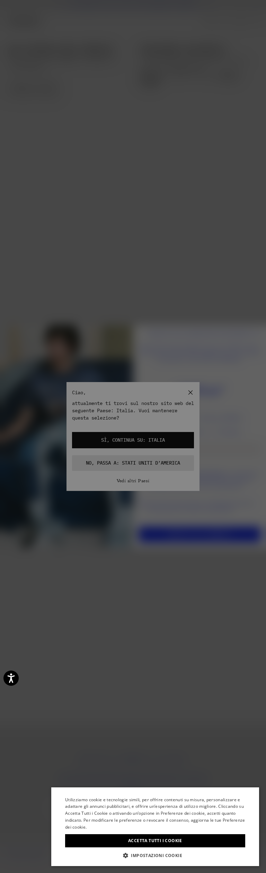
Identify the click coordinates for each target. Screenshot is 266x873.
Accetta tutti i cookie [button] (155, 841)
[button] (155, 855)
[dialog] (155, 826)
